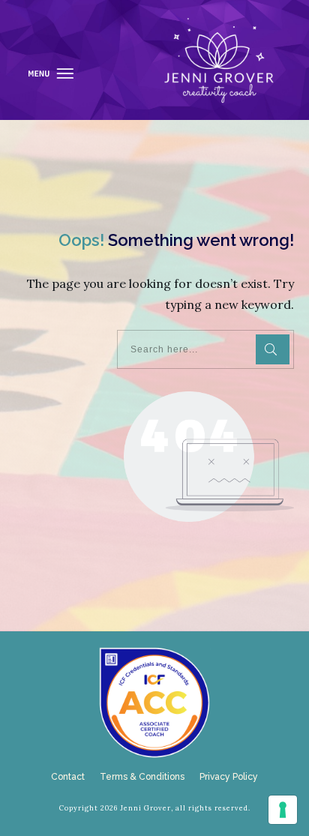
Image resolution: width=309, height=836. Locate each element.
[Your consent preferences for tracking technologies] (282, 810)
